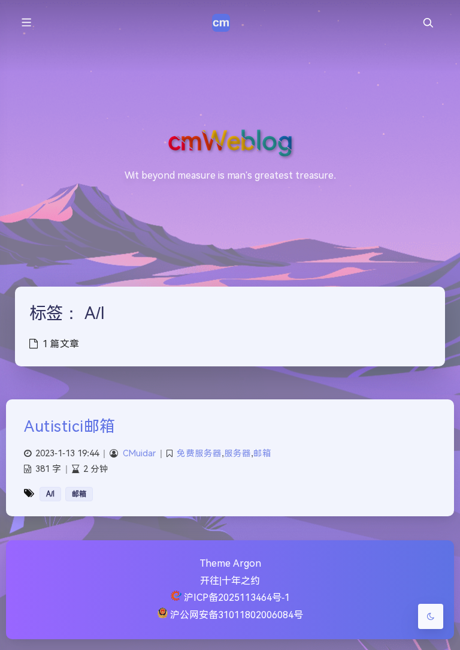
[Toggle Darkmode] (430, 616)
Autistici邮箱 (70, 426)
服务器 (237, 454)
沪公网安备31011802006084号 (236, 615)
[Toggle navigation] (427, 22)
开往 (209, 580)
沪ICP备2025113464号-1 (237, 597)
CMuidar (139, 454)
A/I (50, 494)
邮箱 (262, 454)
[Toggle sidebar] (26, 22)
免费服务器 (199, 454)
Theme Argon (230, 563)
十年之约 (241, 580)
